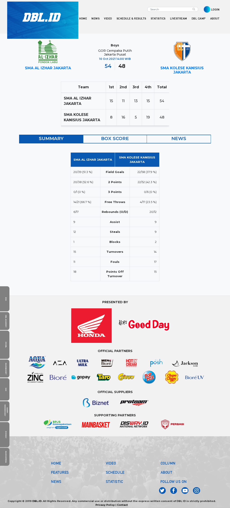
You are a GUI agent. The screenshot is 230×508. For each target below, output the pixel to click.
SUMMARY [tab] (51, 138)
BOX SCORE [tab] (115, 138)
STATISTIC (114, 481)
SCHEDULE (115, 472)
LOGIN (215, 9)
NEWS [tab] (178, 138)
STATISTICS (158, 18)
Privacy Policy (105, 504)
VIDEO (108, 18)
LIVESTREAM (178, 18)
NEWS (56, 481)
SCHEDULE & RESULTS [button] (131, 18)
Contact (122, 504)
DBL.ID (37, 501)
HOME (83, 18)
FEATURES (60, 472)
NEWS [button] (95, 18)
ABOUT (166, 472)
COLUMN (168, 463)
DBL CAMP (199, 18)
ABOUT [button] (215, 18)
